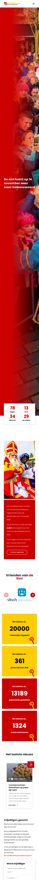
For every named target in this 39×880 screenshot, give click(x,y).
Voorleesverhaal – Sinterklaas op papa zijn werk (18, 787)
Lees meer (12, 805)
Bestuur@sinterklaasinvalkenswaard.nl (18, 856)
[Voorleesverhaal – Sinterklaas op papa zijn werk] (19, 772)
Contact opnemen (17, 552)
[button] (32, 595)
